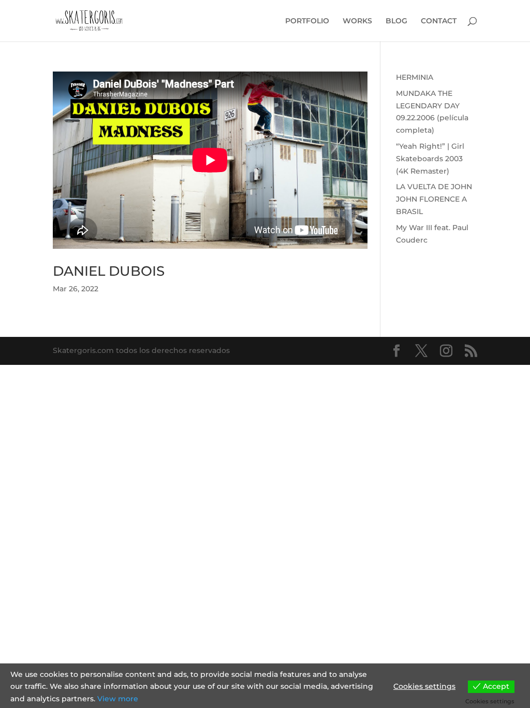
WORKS (357, 21)
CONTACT (439, 21)
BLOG (396, 21)
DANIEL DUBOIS (109, 271)
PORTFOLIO (307, 21)
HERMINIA (414, 77)
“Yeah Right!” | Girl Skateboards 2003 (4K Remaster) (430, 158)
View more (117, 698)
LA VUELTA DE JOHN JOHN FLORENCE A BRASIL (434, 199)
